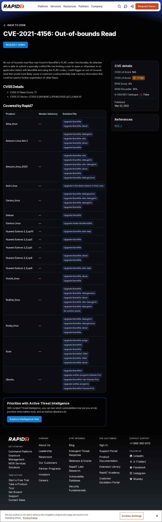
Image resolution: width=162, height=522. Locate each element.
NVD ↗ (118, 125)
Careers (43, 480)
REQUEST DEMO (15, 44)
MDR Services (17, 463)
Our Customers (48, 462)
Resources (69, 6)
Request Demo (147, 6)
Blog (71, 445)
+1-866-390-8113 (140, 443)
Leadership (45, 451)
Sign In (103, 445)
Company (97, 6)
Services (55, 6)
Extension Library (109, 466)
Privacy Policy (30, 518)
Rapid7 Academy (109, 472)
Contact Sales (17, 500)
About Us (44, 445)
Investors (44, 474)
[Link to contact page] (125, 6)
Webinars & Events (80, 460)
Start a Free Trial (19, 480)
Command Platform (20, 451)
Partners (84, 6)
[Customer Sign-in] (132, 6)
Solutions (14, 467)
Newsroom (45, 456)
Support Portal (108, 451)
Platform (43, 6)
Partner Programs (50, 468)
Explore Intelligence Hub (24, 419)
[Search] (119, 6)
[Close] (156, 515)
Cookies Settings (132, 516)
